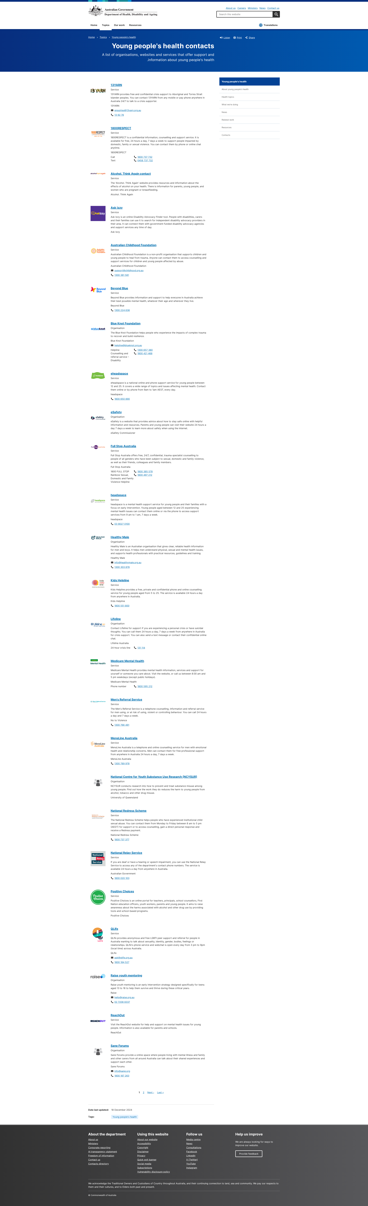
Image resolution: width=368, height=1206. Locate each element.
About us (231, 8)
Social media (144, 1163)
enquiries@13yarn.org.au (127, 110)
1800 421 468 (144, 353)
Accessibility (144, 1143)
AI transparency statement (102, 1151)
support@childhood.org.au (128, 270)
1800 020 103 (121, 878)
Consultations (193, 1147)
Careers (241, 8)
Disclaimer (143, 1151)
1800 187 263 (121, 1075)
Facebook (191, 1151)
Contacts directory (98, 1163)
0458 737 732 (145, 160)
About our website (147, 1139)
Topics (105, 25)
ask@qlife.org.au (123, 957)
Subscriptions (144, 1167)
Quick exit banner (146, 1159)
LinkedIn (190, 1155)
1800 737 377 (121, 839)
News (262, 8)
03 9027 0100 (122, 523)
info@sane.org (122, 1071)
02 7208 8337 (122, 1002)
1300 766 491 (121, 724)
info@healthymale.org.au (127, 562)
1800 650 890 (122, 398)
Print (239, 37)
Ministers (253, 8)
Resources (135, 25)
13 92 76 (119, 114)
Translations (271, 25)
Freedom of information (101, 1155)
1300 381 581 (121, 275)
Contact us (273, 8)
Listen (227, 37)
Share (252, 37)
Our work (119, 25)
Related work (228, 120)
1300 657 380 (145, 349)
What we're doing (230, 104)
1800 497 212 (144, 474)
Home (94, 25)
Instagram (191, 1167)
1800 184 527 (121, 962)
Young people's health (124, 37)
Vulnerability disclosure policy (153, 1171)
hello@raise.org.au (124, 997)
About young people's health (235, 89)
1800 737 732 (144, 157)
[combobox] (244, 14)
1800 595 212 (144, 686)
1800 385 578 (145, 471)
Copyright (142, 1147)
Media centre (193, 1139)
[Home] (122, 10)
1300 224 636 (122, 310)
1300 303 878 (122, 567)
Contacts (226, 135)
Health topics (228, 97)
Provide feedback (248, 1153)
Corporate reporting (99, 1147)
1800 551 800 (121, 605)
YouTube (191, 1163)
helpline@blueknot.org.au (128, 345)
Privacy (141, 1155)
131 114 (141, 647)
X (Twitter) (192, 1159)
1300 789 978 (122, 763)
